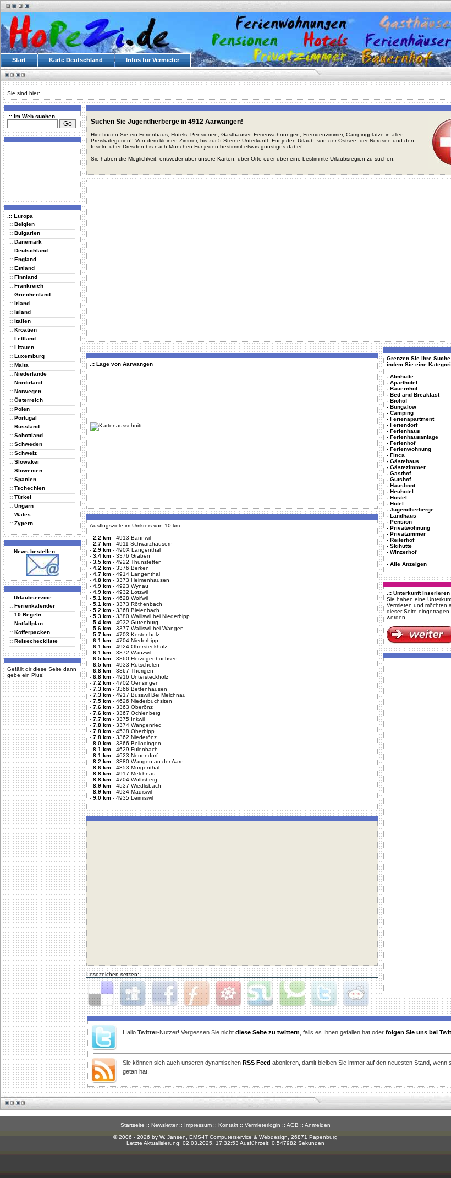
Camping (402, 413)
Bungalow (403, 407)
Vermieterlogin (262, 1125)
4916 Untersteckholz (142, 677)
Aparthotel (403, 382)
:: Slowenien (25, 470)
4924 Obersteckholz (141, 646)
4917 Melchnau (136, 773)
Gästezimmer (408, 467)
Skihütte (401, 546)
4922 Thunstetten (139, 562)
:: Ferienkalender (32, 606)
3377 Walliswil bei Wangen (150, 628)
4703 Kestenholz (138, 634)
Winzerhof (403, 552)
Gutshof (400, 479)
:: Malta (19, 365)
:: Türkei (20, 497)
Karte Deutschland (76, 60)
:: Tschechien (27, 488)
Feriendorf (403, 425)
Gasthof (400, 473)
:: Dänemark (25, 242)
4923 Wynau (132, 586)
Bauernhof (403, 389)
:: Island (20, 312)
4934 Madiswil (134, 792)
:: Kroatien (23, 330)
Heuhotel (402, 491)
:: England (22, 259)
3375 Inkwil (130, 719)
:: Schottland (26, 435)
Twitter (324, 994)
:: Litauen (21, 347)
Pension (401, 522)
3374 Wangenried (139, 725)
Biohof (398, 401)
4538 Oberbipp (135, 731)
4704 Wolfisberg (136, 780)
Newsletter (164, 1125)
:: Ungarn (21, 506)
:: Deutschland (28, 250)
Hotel (397, 503)
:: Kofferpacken (29, 632)
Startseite (132, 1125)
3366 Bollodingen (138, 743)
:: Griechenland (30, 294)
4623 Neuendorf (137, 755)
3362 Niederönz (136, 737)
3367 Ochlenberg (138, 713)
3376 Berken (132, 568)
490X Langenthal (138, 550)
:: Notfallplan (26, 623)
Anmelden (318, 1125)
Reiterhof (402, 540)
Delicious (100, 994)
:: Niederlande (28, 374)
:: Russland (24, 426)
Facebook (164, 994)
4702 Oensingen (137, 683)
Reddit (356, 994)
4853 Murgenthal (138, 767)
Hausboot (402, 485)
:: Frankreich (26, 286)
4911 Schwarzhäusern (144, 544)
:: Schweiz (23, 453)
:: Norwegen (25, 391)
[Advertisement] (40, 170)
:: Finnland (23, 277)
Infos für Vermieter (152, 60)
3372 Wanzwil (133, 652)
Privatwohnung (410, 528)
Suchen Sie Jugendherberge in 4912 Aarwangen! (167, 121)
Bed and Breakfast (414, 395)
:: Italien (20, 321)
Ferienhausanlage (414, 437)
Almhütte (402, 376)
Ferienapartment (412, 419)
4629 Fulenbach (137, 749)
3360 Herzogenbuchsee (147, 659)
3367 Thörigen (134, 671)
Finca (397, 455)
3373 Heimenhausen (142, 580)
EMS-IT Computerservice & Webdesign (238, 1137)
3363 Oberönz (134, 707)
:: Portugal (23, 418)
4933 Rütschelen (138, 665)
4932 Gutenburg (137, 622)
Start (19, 60)
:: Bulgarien (24, 233)
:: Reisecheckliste (33, 641)
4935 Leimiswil (134, 798)
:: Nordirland (25, 382)
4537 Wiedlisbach (138, 786)
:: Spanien (22, 479)
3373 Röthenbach (139, 604)
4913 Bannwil (133, 538)
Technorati (292, 994)
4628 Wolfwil (132, 598)
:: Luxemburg (27, 356)
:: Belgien (22, 224)
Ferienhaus (405, 431)
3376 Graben (133, 556)
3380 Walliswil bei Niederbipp (153, 616)
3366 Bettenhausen (141, 689)
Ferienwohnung (410, 449)
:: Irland (19, 303)
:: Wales (20, 514)
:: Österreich (26, 400)
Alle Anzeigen (408, 564)
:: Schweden (25, 444)
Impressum (198, 1125)
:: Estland (22, 268)
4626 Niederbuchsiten (144, 701)
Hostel (398, 497)
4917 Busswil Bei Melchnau (151, 695)
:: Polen (19, 409)
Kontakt (228, 1125)
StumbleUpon (260, 994)
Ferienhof (402, 443)
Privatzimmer (408, 534)
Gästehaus (404, 461)
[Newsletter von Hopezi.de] (42, 574)
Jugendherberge (412, 510)
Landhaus (403, 516)
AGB (293, 1125)
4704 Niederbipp (137, 640)
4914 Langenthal (138, 574)
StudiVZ (228, 994)
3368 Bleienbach (138, 610)
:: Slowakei (24, 462)
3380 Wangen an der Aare (150, 761)
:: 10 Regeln (25, 615)
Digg (132, 994)
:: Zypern (21, 523)
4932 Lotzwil (132, 592)
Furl (196, 994)
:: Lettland (22, 338)
